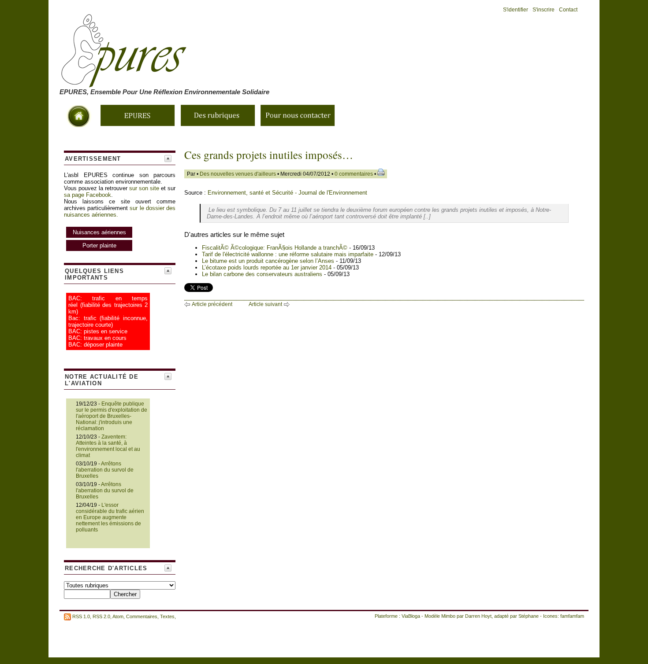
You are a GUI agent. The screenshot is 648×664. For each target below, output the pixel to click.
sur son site (144, 188)
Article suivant (265, 304)
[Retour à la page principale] (227, 82)
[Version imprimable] (380, 174)
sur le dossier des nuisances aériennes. (119, 227)
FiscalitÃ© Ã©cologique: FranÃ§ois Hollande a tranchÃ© (275, 247)
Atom (117, 616)
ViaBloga (411, 616)
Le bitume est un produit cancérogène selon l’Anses (269, 261)
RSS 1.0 (81, 616)
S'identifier (515, 10)
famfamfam (572, 616)
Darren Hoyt (478, 616)
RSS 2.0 (101, 616)
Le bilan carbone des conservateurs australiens (263, 274)
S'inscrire (544, 10)
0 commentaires (354, 174)
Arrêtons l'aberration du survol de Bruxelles (105, 470)
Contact (568, 10)
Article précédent (212, 304)
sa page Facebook (87, 195)
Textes (167, 616)
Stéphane (528, 616)
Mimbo (448, 616)
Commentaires (141, 616)
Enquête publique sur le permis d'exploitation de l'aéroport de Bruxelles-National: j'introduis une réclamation (111, 416)
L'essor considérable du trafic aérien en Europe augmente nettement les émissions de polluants (110, 517)
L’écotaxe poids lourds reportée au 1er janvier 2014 (267, 267)
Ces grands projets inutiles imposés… (268, 155)
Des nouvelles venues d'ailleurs (238, 174)
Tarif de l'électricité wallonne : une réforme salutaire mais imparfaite (287, 254)
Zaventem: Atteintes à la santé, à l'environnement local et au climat (108, 446)
